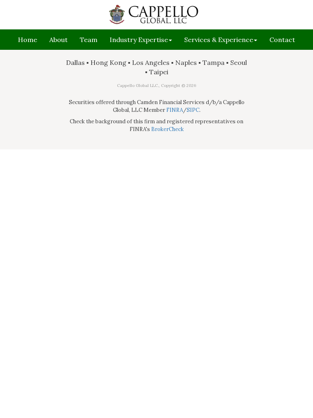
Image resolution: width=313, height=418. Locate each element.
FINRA (174, 110)
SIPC (193, 110)
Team (88, 40)
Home (27, 40)
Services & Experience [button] (218, 40)
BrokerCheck (167, 129)
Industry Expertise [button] (139, 40)
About (58, 40)
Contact (282, 40)
